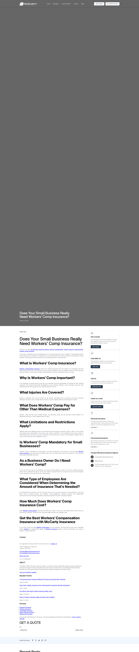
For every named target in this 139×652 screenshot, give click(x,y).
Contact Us (53, 544)
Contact (26, 529)
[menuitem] (48, 3)
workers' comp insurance (27, 351)
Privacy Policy (76, 617)
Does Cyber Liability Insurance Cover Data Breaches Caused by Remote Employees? (45, 585)
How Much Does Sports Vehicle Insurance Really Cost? (36, 591)
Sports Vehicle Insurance (27, 612)
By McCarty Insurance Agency (40, 349)
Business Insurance (25, 607)
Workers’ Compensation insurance (30, 369)
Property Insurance (25, 609)
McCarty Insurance (51, 529)
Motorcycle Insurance (26, 614)
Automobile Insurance (26, 610)
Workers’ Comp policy (42, 527)
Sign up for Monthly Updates (28, 572)
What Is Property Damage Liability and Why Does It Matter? (37, 597)
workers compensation (56, 349)
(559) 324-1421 (24, 556)
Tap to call (23, 331)
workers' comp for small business (73, 349)
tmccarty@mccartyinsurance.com (30, 553)
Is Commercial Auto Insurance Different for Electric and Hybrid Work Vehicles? (43, 579)
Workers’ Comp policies (30, 510)
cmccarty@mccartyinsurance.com (30, 551)
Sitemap (22, 619)
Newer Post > (79, 630)
